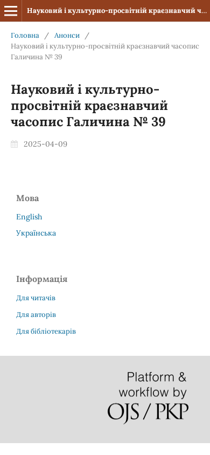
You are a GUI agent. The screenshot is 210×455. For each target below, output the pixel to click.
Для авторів (36, 314)
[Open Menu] (11, 11)
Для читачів (35, 297)
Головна (25, 35)
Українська (36, 233)
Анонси (67, 35)
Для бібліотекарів (46, 331)
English (29, 217)
